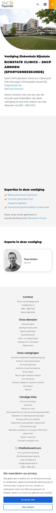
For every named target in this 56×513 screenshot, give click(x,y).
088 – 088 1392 (28, 467)
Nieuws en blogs (28, 401)
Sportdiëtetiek (28, 335)
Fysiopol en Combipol (28, 342)
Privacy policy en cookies (28, 419)
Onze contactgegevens (28, 301)
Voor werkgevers (28, 460)
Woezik (28, 389)
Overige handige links (28, 440)
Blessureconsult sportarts (22, 195)
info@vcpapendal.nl (28, 463)
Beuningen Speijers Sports (28, 375)
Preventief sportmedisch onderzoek (28, 207)
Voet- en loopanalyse (28, 338)
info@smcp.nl (28, 305)
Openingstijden (28, 312)
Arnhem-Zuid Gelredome (28, 368)
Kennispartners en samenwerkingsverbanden (28, 412)
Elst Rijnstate (28, 379)
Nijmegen (28, 386)
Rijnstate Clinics (37, 218)
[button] (37, 4)
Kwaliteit (28, 405)
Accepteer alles (28, 499)
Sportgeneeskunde (28, 328)
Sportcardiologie (28, 331)
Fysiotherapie (28, 324)
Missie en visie (28, 408)
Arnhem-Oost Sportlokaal (28, 361)
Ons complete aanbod (28, 453)
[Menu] (45, 4)
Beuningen (28, 372)
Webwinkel (28, 345)
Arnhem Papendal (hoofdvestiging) (28, 357)
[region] (28, 491)
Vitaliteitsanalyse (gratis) (28, 456)
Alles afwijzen (28, 507)
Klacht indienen (28, 437)
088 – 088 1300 (26, 105)
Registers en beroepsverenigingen (28, 416)
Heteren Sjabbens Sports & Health (28, 382)
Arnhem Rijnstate (28, 364)
